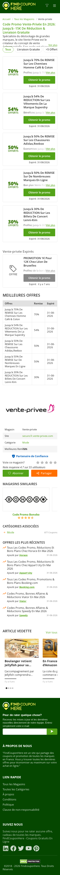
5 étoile (55, 462)
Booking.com (26, 587)
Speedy (23, 615)
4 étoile (51, 462)
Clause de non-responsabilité (21, 810)
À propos (8, 794)
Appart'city (25, 572)
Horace (23, 555)
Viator (22, 601)
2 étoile (42, 462)
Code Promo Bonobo (26, 514)
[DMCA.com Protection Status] (30, 861)
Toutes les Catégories (16, 789)
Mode (25, 442)
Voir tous (51, 632)
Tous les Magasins (24, 19)
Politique (8, 804)
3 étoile (46, 462)
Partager (46, 473)
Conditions (9, 799)
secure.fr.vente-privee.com (37, 436)
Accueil (6, 19)
